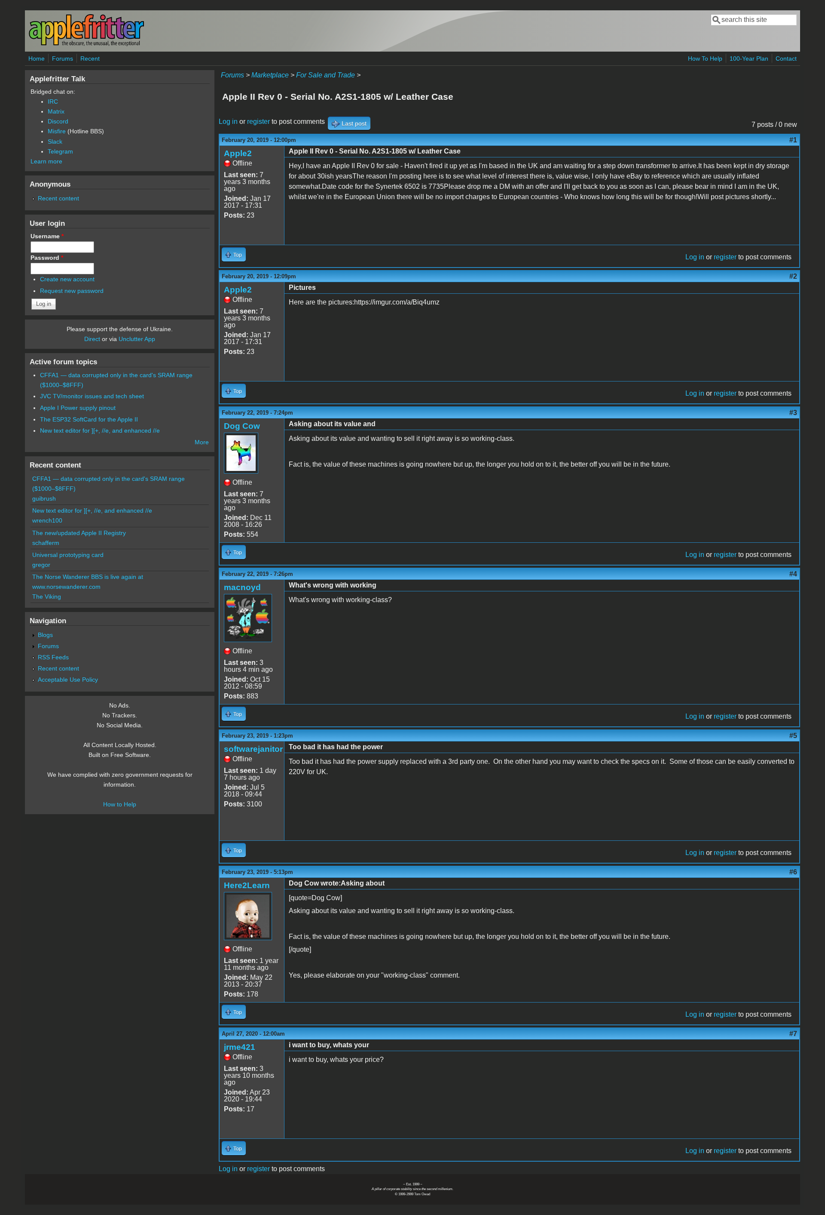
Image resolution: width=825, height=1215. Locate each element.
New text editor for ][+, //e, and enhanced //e (100, 430)
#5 (793, 735)
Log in (228, 121)
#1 (793, 140)
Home (36, 58)
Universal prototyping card (68, 554)
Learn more (46, 161)
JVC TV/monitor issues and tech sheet (92, 396)
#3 (793, 412)
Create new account (67, 279)
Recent (90, 58)
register (258, 121)
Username (47, 236)
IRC (53, 101)
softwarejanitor (253, 749)
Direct (92, 338)
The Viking (46, 596)
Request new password (72, 290)
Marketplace (270, 75)
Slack (55, 141)
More (202, 442)
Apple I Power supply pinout (78, 407)
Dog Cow (242, 426)
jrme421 (239, 1047)
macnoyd (242, 587)
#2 (793, 276)
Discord (58, 121)
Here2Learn (247, 885)
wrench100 (47, 520)
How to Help (119, 804)
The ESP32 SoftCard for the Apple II (89, 419)
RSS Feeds (53, 657)
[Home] (86, 44)
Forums (62, 58)
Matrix (56, 111)
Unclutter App (137, 338)
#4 (793, 574)
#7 (793, 1033)
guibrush (44, 498)
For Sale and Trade (325, 75)
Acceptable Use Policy (68, 679)
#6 (793, 872)
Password (47, 257)
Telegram (60, 151)
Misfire (57, 131)
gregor (41, 564)
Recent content (58, 198)
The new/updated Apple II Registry (79, 532)
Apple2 (238, 153)
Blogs (45, 634)
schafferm (45, 542)
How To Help (705, 58)
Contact (786, 58)
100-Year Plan (749, 58)
